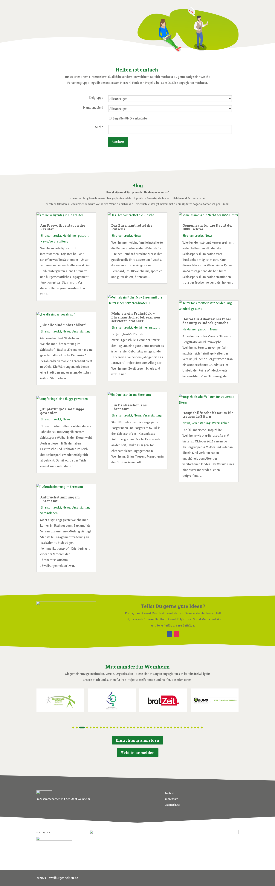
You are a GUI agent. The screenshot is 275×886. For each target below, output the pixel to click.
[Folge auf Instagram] (176, 634)
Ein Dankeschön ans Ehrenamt (129, 407)
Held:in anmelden (137, 752)
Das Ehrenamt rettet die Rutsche (131, 227)
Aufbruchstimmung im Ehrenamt (60, 499)
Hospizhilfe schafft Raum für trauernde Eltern (207, 415)
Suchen (117, 141)
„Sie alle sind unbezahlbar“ (63, 325)
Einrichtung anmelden (137, 740)
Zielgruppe (96, 98)
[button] (73, 727)
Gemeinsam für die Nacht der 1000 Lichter (207, 227)
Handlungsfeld (93, 107)
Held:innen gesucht (75, 235)
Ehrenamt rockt (50, 235)
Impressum (171, 799)
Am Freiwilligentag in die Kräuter (62, 227)
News (44, 241)
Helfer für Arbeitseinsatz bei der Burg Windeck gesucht (206, 321)
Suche (99, 127)
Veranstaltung (58, 241)
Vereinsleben (49, 513)
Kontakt (169, 793)
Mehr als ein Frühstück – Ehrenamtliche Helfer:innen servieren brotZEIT (135, 317)
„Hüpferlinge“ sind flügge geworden (62, 411)
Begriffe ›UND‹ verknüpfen (130, 118)
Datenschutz (172, 804)
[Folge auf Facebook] (169, 634)
